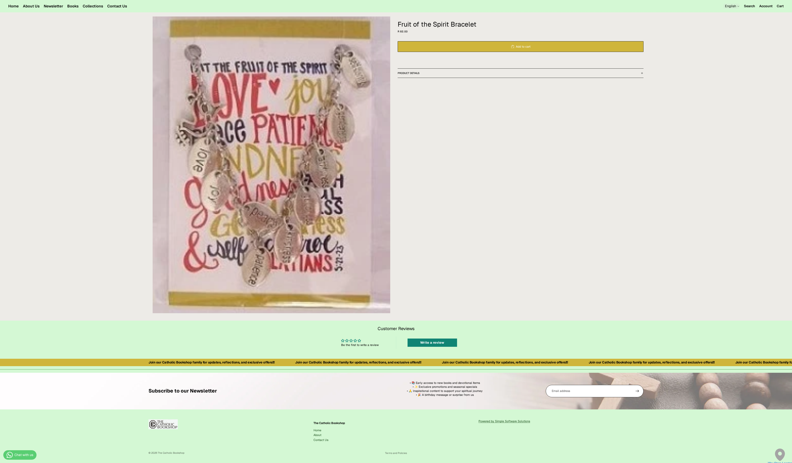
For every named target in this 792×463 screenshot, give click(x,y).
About (317, 435)
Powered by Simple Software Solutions (504, 421)
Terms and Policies (396, 453)
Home (317, 430)
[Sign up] (637, 391)
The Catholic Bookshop (171, 453)
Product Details (409, 73)
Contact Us (321, 440)
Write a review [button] (432, 342)
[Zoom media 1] (271, 164)
